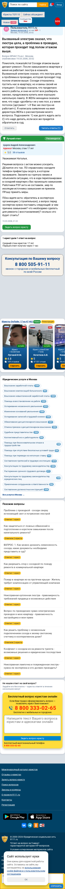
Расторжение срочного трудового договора (27, 471)
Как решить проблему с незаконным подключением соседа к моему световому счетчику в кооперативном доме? (28, 633)
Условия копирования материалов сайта (31, 849)
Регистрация (48, 322)
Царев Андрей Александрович (19, 145)
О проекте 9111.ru (11, 794)
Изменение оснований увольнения (24, 411)
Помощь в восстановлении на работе (24, 401)
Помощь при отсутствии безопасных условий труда (31, 450)
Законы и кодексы (11, 789)
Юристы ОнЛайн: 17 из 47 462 (17, 321)
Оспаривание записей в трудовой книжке (27, 416)
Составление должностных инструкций (26, 489)
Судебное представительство (21, 432)
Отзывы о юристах (11, 774)
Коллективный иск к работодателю (23, 437)
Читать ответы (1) (50, 128)
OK (26, 879)
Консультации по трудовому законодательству (29, 466)
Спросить (14, 366)
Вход (59, 4)
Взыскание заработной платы (21, 385)
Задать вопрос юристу (16, 227)
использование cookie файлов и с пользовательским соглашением (26, 870)
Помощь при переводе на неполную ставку (27, 455)
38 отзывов (16, 152)
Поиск (37, 322)
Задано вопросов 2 (19, 30)
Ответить (9, 128)
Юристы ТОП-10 (11, 14)
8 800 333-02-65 (35, 708)
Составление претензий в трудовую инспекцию (30, 461)
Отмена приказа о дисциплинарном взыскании (30, 427)
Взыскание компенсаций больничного (25, 391)
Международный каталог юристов (20, 769)
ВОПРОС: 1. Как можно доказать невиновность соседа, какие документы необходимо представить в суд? (30, 548)
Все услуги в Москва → (14, 495)
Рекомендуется (53, 138)
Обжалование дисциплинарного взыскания (28, 422)
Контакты (7, 800)
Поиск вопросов (10, 784)
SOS (57, 21)
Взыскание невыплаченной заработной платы (29, 396)
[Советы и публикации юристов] (5, 5)
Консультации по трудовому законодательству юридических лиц (32, 477)
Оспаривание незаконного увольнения (25, 406)
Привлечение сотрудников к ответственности (28, 484)
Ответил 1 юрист (12, 519)
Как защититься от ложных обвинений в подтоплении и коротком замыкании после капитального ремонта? (28, 529)
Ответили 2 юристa (13, 538)
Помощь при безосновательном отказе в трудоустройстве (32, 444)
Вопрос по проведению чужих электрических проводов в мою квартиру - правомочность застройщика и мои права (29, 614)
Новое (9, 22)
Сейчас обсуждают (33, 14)
